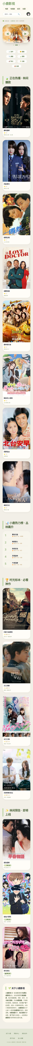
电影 (6, 9)
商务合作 (24, 1033)
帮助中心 (16, 1033)
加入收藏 (20, 1038)
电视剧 (12, 9)
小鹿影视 (12, 21)
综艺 (18, 9)
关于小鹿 (8, 1033)
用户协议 (12, 1038)
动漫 (24, 9)
